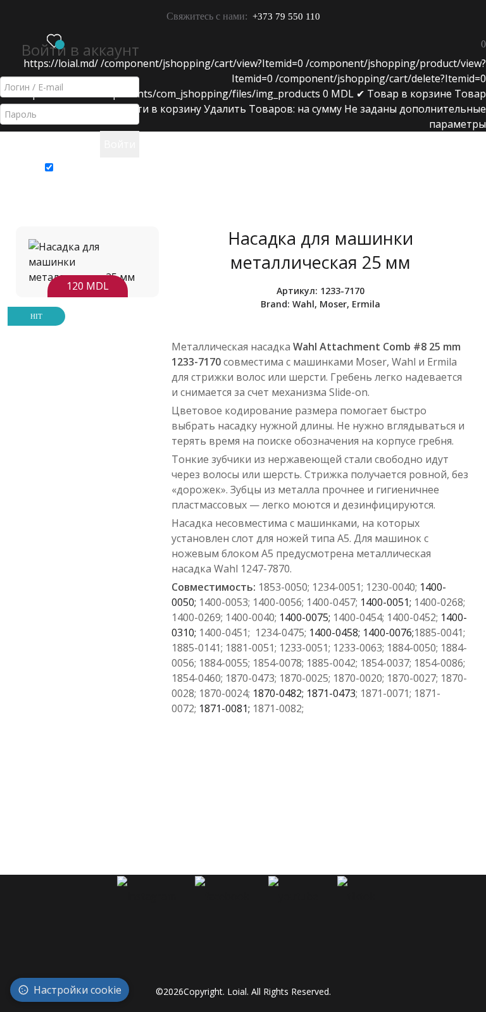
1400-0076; (388, 632)
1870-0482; (279, 693)
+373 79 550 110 (286, 16)
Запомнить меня (96, 165)
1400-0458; (336, 632)
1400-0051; (387, 602)
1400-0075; (306, 617)
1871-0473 (331, 693)
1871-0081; (225, 708)
